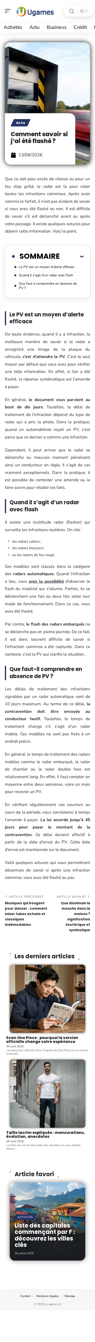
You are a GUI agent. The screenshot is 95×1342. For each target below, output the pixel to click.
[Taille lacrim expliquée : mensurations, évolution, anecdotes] (47, 1094)
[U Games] (35, 11)
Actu (20, 122)
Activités (25, 1217)
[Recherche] (71, 11)
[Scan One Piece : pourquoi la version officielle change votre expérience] (47, 999)
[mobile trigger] (9, 11)
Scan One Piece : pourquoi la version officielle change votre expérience (42, 1039)
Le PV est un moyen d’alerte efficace (46, 267)
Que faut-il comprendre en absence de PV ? (48, 285)
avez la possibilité (46, 581)
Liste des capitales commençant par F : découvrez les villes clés (45, 1235)
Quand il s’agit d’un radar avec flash (46, 275)
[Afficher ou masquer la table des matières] (72, 256)
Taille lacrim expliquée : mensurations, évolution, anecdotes (45, 1134)
